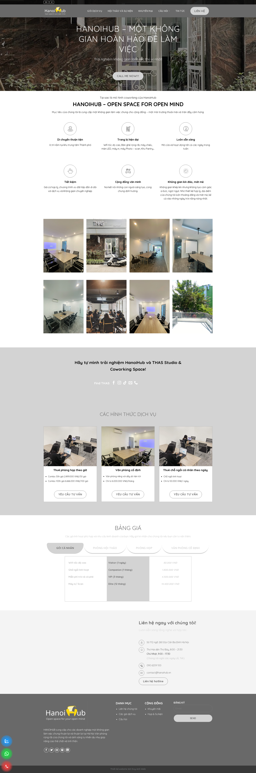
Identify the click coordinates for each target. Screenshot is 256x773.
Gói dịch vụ (94, 10)
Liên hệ (199, 11)
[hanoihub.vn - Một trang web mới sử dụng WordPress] (55, 10)
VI (51, 2)
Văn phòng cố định (128, 470)
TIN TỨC (180, 10)
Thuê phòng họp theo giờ (70, 470)
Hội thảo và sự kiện (120, 10)
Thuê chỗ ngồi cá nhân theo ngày (185, 470)
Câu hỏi (163, 10)
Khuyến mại (145, 10)
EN (46, 2)
